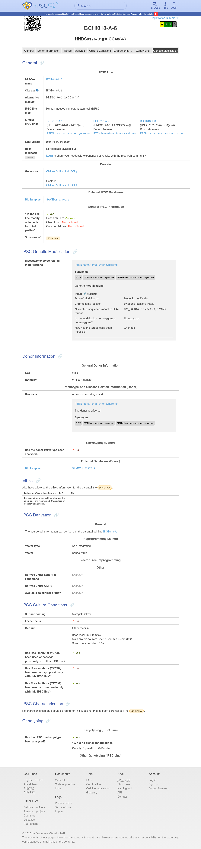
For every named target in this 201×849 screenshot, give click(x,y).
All (29, 788)
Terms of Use (63, 807)
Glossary (91, 792)
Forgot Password (159, 788)
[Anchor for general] (41, 63)
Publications (31, 824)
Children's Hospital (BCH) (61, 171)
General (29, 51)
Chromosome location (88, 304)
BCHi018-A (53, 238)
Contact (122, 796)
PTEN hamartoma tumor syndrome (68, 133)
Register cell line (33, 780)
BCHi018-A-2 (101, 121)
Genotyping (143, 51)
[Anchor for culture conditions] (71, 605)
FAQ (89, 780)
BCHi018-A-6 (54, 79)
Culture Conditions (100, 51)
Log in (152, 780)
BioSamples (33, 199)
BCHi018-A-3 (148, 121)
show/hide (30, 157)
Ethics (68, 51)
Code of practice (65, 784)
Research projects (35, 811)
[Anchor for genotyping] (48, 721)
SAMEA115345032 (57, 199)
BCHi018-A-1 (55, 121)
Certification (93, 784)
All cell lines (31, 784)
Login (174, 7)
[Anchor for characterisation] (67, 703)
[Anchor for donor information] (59, 356)
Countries (29, 815)
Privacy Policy (137, 13)
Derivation (81, 51)
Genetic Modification (165, 51)
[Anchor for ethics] (38, 480)
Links (58, 788)
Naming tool (124, 788)
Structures (123, 784)
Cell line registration (98, 788)
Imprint (59, 811)
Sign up (153, 784)
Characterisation (123, 51)
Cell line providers (34, 807)
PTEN (78, 294)
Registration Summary (164, 18)
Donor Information (48, 51)
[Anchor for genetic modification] (75, 251)
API (119, 792)
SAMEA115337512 (83, 468)
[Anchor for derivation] (56, 515)
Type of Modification (87, 298)
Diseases (29, 819)
